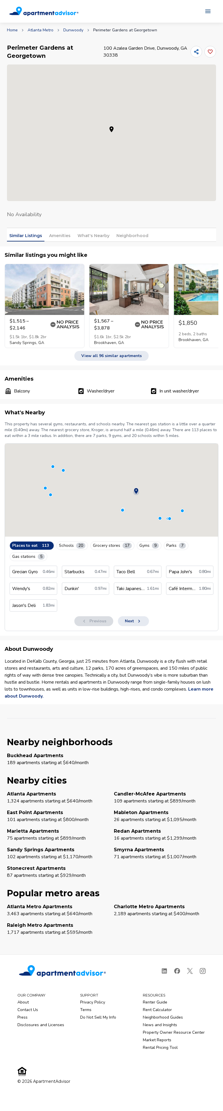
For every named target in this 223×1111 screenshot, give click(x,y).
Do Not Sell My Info (98, 1017)
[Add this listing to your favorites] (210, 52)
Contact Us (27, 1010)
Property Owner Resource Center (174, 1032)
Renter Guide (155, 1002)
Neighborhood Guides (163, 1017)
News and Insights (160, 1025)
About (23, 1002)
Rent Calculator (157, 1010)
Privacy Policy (92, 1002)
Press (22, 1017)
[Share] (196, 52)
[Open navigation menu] (208, 11)
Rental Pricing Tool (160, 1047)
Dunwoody (73, 30)
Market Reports (157, 1040)
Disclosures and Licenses (40, 1025)
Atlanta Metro (40, 30)
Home (12, 30)
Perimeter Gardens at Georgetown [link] (125, 30)
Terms (85, 1010)
